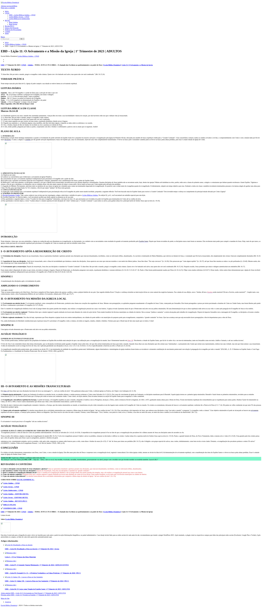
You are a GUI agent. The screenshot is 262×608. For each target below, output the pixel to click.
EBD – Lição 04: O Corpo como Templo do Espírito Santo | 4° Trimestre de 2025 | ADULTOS (37, 589)
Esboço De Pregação (11, 28)
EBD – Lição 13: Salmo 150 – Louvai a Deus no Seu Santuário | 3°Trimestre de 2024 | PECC (37, 581)
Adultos (30, 65)
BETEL (7, 20)
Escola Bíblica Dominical (9, 605)
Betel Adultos (13, 22)
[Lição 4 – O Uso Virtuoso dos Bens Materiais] (10, 553)
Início (7, 11)
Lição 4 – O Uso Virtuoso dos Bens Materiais (20, 557)
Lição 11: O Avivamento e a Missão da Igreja (137, 65)
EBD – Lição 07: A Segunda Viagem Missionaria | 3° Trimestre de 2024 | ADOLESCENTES (37, 565)
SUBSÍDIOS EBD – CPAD (12, 508)
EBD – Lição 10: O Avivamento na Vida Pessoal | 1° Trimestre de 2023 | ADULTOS (33, 593)
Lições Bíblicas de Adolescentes (19, 19)
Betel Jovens (13, 24)
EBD (2, 65)
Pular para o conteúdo (8, 8)
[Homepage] (10, 2)
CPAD (7, 13)
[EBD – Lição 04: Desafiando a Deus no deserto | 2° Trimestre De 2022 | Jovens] (18, 545)
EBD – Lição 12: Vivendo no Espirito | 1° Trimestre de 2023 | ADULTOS (30, 595)
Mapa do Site (5, 598)
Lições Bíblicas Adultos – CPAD (28, 56)
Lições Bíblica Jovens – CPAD (19, 17)
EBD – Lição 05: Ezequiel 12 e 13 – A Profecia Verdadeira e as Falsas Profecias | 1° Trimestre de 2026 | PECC (43, 573)
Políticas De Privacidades (13, 30)
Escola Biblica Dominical (112, 65)
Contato (7, 31)
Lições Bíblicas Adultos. (90, 195)
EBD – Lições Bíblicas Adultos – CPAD (22, 15)
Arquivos (8, 602)
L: (25, 480)
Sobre (7, 33)
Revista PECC (9, 26)
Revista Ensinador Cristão (11, 195)
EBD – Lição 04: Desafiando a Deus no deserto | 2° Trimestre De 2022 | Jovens (32, 549)
